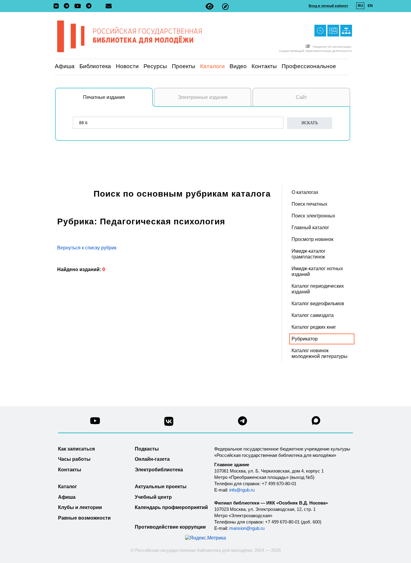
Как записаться (76, 448)
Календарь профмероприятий (171, 507)
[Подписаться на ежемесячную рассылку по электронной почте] (109, 6)
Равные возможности (84, 517)
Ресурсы (155, 66)
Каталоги (212, 66)
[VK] (58, 6)
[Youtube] (79, 6)
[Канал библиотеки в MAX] (316, 422)
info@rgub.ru (242, 489)
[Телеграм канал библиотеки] (242, 422)
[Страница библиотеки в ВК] (168, 423)
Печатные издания (104, 97)
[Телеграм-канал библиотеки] (68, 6)
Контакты (264, 66)
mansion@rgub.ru (246, 528)
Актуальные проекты (161, 486)
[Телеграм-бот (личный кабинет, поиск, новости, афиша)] (88, 6)
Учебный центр (153, 497)
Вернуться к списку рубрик (86, 247)
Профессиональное (309, 66)
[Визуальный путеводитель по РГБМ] (225, 6)
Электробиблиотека (159, 469)
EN (370, 6)
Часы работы (74, 459)
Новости (127, 66)
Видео (238, 66)
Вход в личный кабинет (328, 6)
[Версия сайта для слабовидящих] (210, 6)
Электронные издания (202, 97)
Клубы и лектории (80, 507)
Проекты (183, 66)
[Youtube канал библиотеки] (95, 422)
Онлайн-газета (152, 459)
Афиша (65, 66)
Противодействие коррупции (170, 527)
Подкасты (147, 448)
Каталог (67, 486)
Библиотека (95, 66)
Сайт (301, 97)
